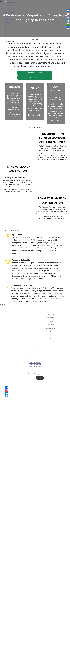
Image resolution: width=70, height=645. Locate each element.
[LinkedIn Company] (35, 393)
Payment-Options (30, 378)
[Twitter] (35, 395)
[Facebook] (35, 387)
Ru (6, 30)
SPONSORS (9, 16)
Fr (6, 33)
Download (40, 378)
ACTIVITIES (8, 9)
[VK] (68, 17)
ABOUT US (8, 6)
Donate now (10, 41)
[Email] (68, 14)
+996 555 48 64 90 (35, 367)
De (6, 36)
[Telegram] (68, 20)
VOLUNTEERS (9, 19)
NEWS (7, 23)
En (6, 26)
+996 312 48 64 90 (35, 365)
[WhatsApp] (68, 24)
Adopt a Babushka (35, 73)
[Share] (68, 27)
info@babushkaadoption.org (35, 374)
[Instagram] (35, 390)
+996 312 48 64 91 (35, 363)
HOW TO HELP (10, 13)
